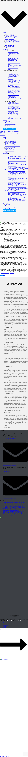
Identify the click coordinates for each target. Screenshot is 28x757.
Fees (6, 47)
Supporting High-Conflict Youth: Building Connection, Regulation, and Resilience (14, 107)
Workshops (5, 49)
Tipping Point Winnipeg (10, 124)
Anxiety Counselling (9, 39)
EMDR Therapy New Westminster (10, 510)
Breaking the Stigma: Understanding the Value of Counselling (14, 78)
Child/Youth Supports (10, 190)
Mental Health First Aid (13, 60)
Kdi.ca (19, 620)
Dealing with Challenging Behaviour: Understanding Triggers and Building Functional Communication (16, 182)
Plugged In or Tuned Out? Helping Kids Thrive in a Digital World (13, 103)
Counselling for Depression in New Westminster (14, 507)
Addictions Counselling (10, 37)
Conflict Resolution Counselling (12, 41)
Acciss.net (9, 620)
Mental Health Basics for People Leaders (17, 187)
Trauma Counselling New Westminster (11, 514)
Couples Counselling (10, 35)
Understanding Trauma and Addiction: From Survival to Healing (14, 63)
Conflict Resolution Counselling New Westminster (14, 503)
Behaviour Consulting (10, 45)
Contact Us (7, 125)
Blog (4, 126)
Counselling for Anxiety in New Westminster (13, 506)
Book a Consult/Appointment (9, 128)
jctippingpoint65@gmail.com (7, 273)
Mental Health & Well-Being (11, 154)
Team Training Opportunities (14, 118)
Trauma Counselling (9, 34)
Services (4, 32)
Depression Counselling (10, 40)
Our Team (7, 121)
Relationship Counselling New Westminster (13, 513)
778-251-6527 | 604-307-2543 (10, 438)
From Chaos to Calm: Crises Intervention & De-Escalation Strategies (14, 92)
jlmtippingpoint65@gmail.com (9, 498)
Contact (4, 627)
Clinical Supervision (9, 46)
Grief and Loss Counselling (11, 36)
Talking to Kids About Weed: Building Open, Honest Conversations (14, 111)
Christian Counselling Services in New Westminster (14, 502)
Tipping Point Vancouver (10, 122)
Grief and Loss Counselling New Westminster (13, 511)
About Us (5, 120)
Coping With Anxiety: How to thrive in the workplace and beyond (14, 84)
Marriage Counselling (10, 42)
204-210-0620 (6, 471)
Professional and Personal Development (14, 169)
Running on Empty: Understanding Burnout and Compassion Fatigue (14, 99)
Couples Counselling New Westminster (12, 508)
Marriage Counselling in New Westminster (12, 512)
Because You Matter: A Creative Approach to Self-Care (14, 53)
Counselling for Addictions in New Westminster (14, 505)
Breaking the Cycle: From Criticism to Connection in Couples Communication (14, 74)
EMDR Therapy (8, 43)
